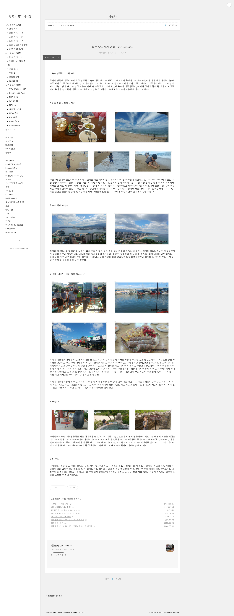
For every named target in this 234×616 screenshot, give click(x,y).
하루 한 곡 (16, 49)
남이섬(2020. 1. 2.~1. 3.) (61, 507)
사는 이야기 (13, 53)
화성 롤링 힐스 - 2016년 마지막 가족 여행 (67, 520)
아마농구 (14, 125)
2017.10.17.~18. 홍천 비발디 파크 (64, 510)
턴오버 (8, 221)
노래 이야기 (16, 41)
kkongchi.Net (11, 168)
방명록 (8, 152)
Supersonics (17, 93)
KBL (13, 117)
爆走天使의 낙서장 (20, 16)
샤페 (7, 213)
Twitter (59, 612)
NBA (14, 97)
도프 (7, 206)
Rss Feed (49, 612)
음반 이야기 (16, 33)
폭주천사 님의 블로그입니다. (63, 549)
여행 (13, 73)
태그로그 (9, 145)
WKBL (14, 121)
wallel (176, 612)
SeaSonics (10, 228)
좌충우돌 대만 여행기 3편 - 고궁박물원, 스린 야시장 (71, 526)
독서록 (13, 81)
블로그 (10, 129)
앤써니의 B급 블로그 (14, 225)
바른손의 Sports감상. (14, 175)
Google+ (81, 612)
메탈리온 (9, 209)
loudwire (9, 194)
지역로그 (9, 141)
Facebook (66, 612)
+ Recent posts (54, 595)
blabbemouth (11, 198)
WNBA (13, 101)
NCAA (13, 113)
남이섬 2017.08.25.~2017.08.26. (64, 513)
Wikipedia (9, 160)
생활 (13, 69)
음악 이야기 (13, 25)
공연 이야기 (16, 37)
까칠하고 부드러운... (14, 164)
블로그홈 (9, 137)
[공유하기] (59, 488)
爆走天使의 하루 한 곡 (14, 202)
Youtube (74, 612)
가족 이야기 (16, 57)
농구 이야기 (13, 85)
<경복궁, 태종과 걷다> (60, 504)
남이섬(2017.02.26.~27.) (61, 516)
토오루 (8, 179)
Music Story (10, 232)
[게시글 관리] (63, 488)
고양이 (14, 77)
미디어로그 (10, 149)
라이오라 (9, 191)
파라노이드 (10, 217)
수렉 (7, 187)
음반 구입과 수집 (18, 45)
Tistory (161, 612)
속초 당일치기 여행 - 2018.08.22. (62, 25)
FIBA (13, 105)
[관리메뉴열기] (229, 5)
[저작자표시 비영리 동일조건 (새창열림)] (81, 488)
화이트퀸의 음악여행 (14, 183)
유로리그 (15, 109)
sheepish (9, 172)
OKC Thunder (17, 89)
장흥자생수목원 (57, 523)
